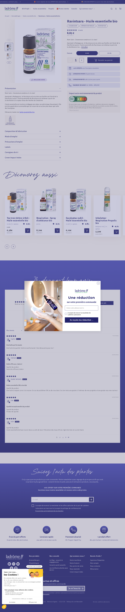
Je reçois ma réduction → (81, 320)
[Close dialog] (98, 283)
